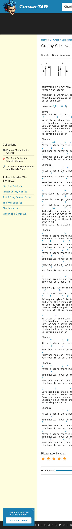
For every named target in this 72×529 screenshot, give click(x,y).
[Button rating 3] (53, 458)
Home (44, 39)
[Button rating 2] (48, 458)
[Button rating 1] (43, 458)
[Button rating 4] (59, 458)
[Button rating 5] (64, 458)
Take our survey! (18, 520)
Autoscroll (49, 470)
